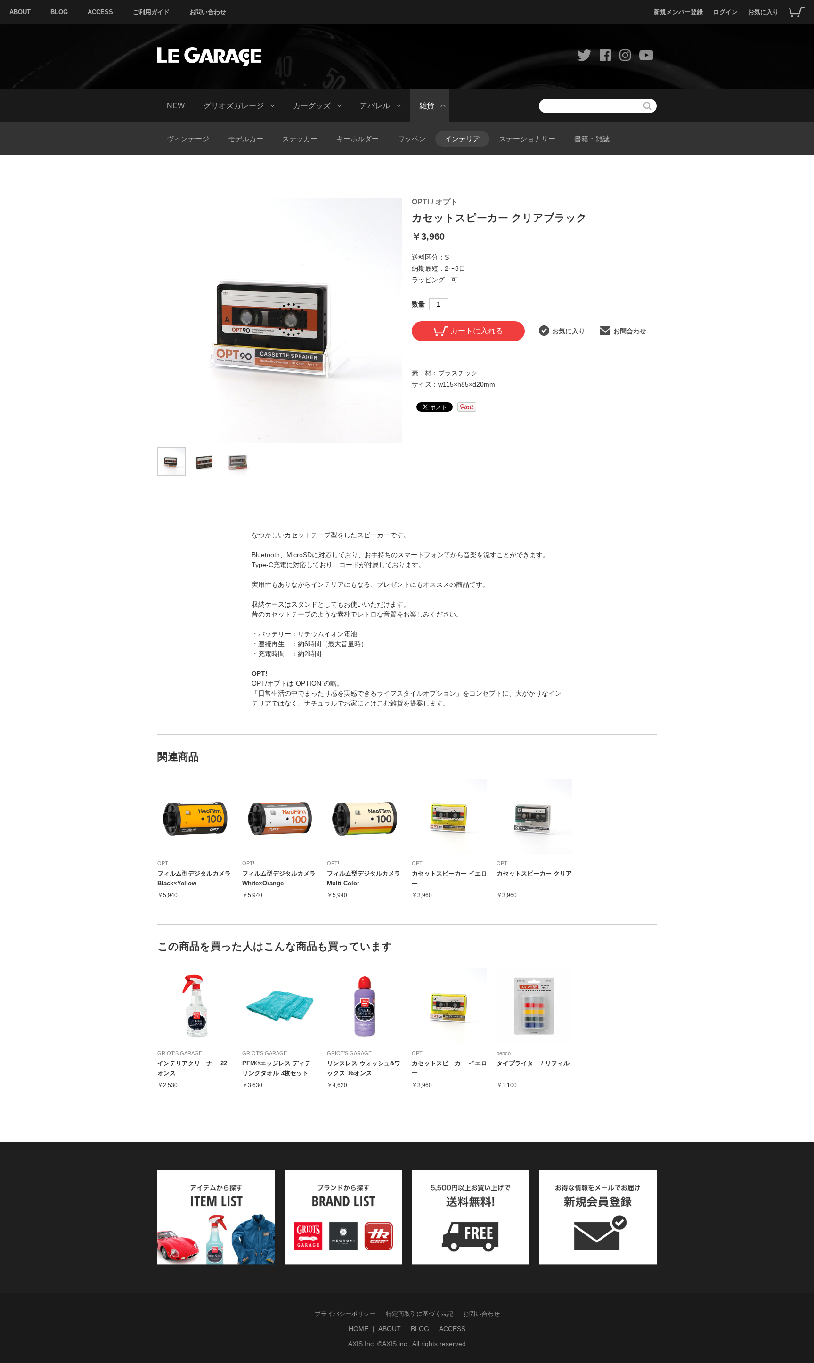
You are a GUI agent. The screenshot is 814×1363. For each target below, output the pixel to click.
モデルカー (245, 139)
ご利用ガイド (151, 12)
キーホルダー (357, 139)
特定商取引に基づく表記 (419, 1313)
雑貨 (426, 106)
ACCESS (100, 12)
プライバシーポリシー (345, 1313)
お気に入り (763, 12)
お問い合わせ (207, 12)
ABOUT (20, 12)
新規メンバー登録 (678, 12)
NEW (176, 106)
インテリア (462, 139)
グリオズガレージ (234, 106)
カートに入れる (476, 331)
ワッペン (412, 139)
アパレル (375, 106)
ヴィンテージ (188, 139)
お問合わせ (629, 331)
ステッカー (299, 139)
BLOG (59, 12)
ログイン (725, 12)
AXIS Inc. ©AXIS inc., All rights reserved (407, 1343)
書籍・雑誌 (592, 139)
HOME (358, 1328)
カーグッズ (312, 106)
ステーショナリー (527, 139)
